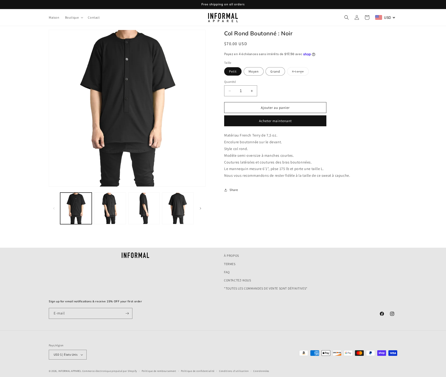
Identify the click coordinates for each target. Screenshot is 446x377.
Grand (275, 71)
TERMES (230, 264)
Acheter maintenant (275, 121)
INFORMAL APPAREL (70, 371)
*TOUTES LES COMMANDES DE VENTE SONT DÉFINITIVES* (266, 288)
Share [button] (234, 190)
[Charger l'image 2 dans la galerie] (110, 208)
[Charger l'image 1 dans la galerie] (76, 208)
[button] (73, 17)
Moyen (254, 71)
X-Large (300, 72)
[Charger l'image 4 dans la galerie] (178, 208)
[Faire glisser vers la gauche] (54, 208)
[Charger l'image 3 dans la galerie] (144, 208)
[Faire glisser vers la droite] (200, 208)
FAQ (227, 272)
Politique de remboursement (159, 371)
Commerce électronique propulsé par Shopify (109, 371)
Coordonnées (261, 371)
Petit (233, 71)
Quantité (230, 82)
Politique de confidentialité (198, 371)
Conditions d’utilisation (234, 371)
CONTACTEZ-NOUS (237, 280)
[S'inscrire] (127, 313)
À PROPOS (231, 256)
